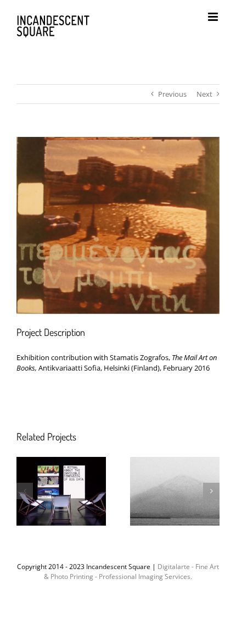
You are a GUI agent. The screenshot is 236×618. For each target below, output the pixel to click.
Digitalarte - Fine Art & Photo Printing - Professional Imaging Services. (131, 571)
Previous (172, 94)
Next (204, 94)
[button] (24, 491)
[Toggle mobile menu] (214, 17)
